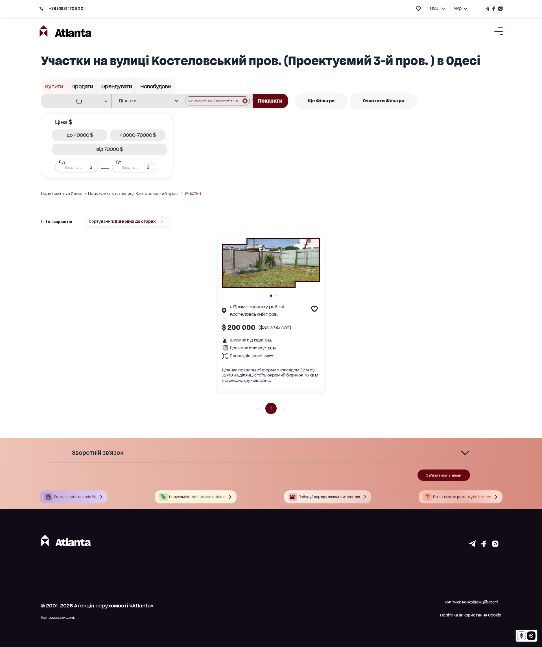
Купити (54, 86)
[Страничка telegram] (472, 545)
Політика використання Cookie (470, 615)
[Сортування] (161, 221)
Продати (82, 86)
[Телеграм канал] (488, 9)
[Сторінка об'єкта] (224, 311)
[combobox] (72, 101)
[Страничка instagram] (495, 545)
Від (62, 162)
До (118, 162)
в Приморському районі (257, 307)
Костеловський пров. (254, 314)
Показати (270, 101)
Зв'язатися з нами (444, 475)
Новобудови (155, 86)
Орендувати (116, 86)
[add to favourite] (418, 9)
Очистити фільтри (383, 100)
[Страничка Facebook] (494, 8)
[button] (217, 100)
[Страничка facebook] (483, 545)
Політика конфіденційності (470, 602)
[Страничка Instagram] (500, 8)
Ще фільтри (321, 100)
